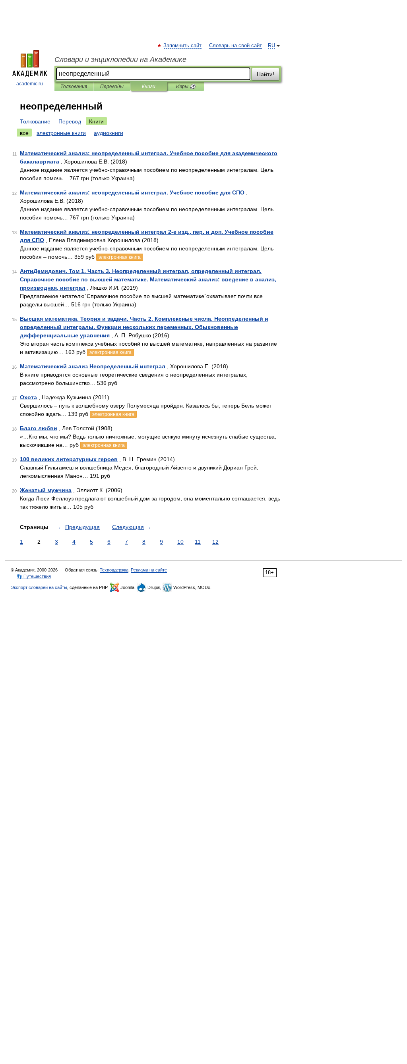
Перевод (69, 121)
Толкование (35, 121)
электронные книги (61, 133)
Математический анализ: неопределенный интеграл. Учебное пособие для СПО (132, 192)
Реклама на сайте (149, 570)
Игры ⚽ (186, 86)
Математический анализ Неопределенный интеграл (92, 366)
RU (271, 45)
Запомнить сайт (183, 45)
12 (215, 542)
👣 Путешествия (34, 576)
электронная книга (120, 257)
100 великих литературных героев (69, 459)
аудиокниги (108, 133)
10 (180, 542)
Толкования (73, 86)
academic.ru (29, 84)
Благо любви (38, 428)
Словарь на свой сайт (235, 45)
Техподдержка (114, 570)
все (24, 133)
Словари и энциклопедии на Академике (120, 59)
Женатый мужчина (46, 490)
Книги (148, 86)
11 (198, 542)
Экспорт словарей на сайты (39, 587)
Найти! (265, 74)
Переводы (112, 86)
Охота (28, 397)
